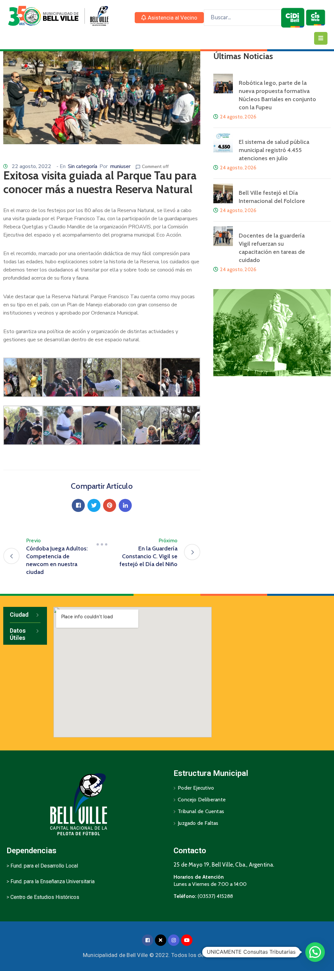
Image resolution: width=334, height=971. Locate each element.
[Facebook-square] (147, 940)
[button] (169, 17)
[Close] (160, 940)
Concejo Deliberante (202, 799)
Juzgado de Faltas (198, 823)
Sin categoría (82, 166)
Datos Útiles (18, 634)
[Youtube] (186, 940)
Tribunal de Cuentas (201, 811)
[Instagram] (173, 940)
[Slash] (102, 544)
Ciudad (19, 614)
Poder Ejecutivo (196, 788)
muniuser (120, 166)
